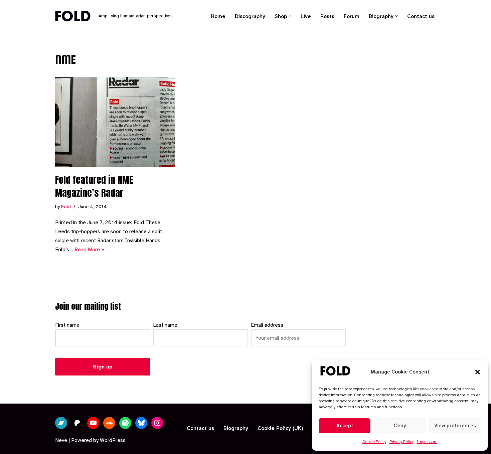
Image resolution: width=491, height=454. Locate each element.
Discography (250, 16)
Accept (344, 425)
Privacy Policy (401, 441)
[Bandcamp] (61, 423)
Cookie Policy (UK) (280, 428)
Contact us (421, 16)
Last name (165, 324)
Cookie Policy (374, 441)
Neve (61, 440)
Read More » (89, 249)
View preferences (455, 425)
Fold (66, 206)
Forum (351, 16)
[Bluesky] (141, 423)
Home (218, 16)
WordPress (113, 440)
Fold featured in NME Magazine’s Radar (94, 186)
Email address (267, 324)
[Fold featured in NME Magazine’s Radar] (115, 122)
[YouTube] (93, 423)
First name (67, 324)
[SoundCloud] (109, 423)
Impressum (427, 441)
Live (306, 16)
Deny (400, 425)
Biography (235, 428)
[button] (477, 372)
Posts (327, 16)
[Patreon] (77, 423)
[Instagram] (157, 423)
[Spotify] (125, 423)
